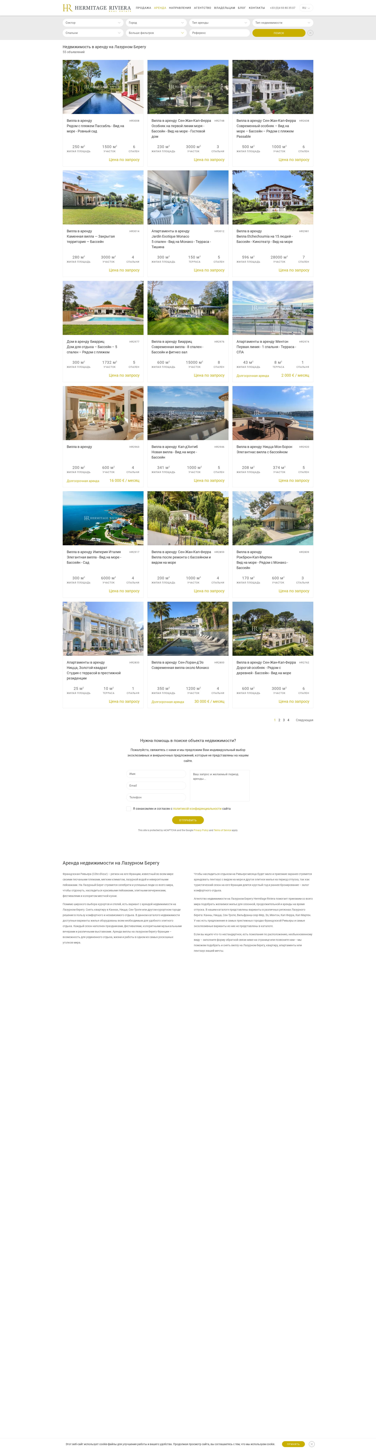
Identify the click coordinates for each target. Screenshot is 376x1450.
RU (304, 7)
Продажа (143, 7)
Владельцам (224, 7)
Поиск (279, 33)
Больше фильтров (141, 33)
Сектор (70, 22)
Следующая (304, 720)
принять (293, 1444)
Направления (180, 7)
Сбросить (310, 33)
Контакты (257, 7)
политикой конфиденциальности (197, 808)
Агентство (202, 7)
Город (133, 22)
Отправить (188, 820)
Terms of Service (222, 830)
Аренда (160, 7)
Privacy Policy (201, 830)
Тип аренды (200, 22)
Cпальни (72, 33)
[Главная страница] (97, 8)
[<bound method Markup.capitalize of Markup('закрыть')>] (312, 1444)
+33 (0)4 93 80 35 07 (282, 7)
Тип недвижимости (268, 22)
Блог (242, 7)
